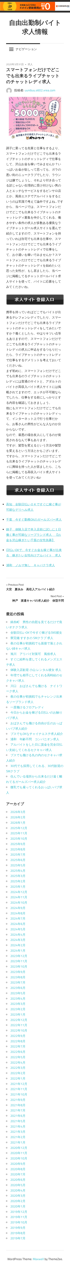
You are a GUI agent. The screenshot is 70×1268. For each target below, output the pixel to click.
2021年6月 (17, 1115)
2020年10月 (18, 1158)
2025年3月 (17, 876)
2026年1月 (17, 822)
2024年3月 (17, 939)
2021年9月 (17, 1099)
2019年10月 (18, 1222)
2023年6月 (17, 987)
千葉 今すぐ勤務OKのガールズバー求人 (34, 519)
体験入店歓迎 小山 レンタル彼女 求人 (35, 670)
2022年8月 (17, 1041)
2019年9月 (17, 1227)
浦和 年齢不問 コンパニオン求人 (34, 739)
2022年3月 (17, 1067)
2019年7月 (17, 1238)
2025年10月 (18, 838)
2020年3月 (17, 1195)
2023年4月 (17, 998)
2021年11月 (18, 1089)
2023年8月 (17, 977)
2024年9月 (17, 908)
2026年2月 (17, 817)
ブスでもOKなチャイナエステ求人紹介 (36, 733)
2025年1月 (17, 886)
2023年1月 (17, 1014)
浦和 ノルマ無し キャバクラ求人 (30, 565)
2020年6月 (17, 1179)
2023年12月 (18, 956)
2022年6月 (17, 1051)
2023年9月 (17, 972)
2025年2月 (17, 881)
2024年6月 (17, 924)
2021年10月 (18, 1094)
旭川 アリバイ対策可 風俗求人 (33, 654)
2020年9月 (17, 1163)
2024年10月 (18, 902)
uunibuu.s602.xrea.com (40, 90)
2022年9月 (17, 1035)
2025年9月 (17, 844)
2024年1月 (17, 950)
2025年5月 (17, 865)
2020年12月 (18, 1147)
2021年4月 (17, 1126)
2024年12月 (18, 892)
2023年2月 (17, 1009)
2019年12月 (18, 1211)
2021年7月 (17, 1110)
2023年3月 (17, 1003)
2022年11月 (18, 1025)
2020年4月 (17, 1190)
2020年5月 (17, 1185)
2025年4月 (17, 870)
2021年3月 (17, 1131)
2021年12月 (18, 1084)
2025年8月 (17, 849)
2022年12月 (18, 1020)
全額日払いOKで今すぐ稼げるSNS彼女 (36, 632)
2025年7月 (17, 854)
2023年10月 (18, 966)
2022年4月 (17, 1062)
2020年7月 (17, 1174)
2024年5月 (17, 929)
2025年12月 (18, 828)
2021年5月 (17, 1121)
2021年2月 (17, 1137)
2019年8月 (17, 1233)
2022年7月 (17, 1046)
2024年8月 (17, 913)
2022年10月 (18, 1030)
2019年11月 (18, 1217)
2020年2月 (17, 1201)
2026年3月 (17, 812)
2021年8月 (17, 1105)
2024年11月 (18, 897)
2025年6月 (17, 860)
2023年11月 (18, 961)
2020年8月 (17, 1169)
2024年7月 (17, 918)
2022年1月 (17, 1078)
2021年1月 (17, 1142)
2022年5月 (17, 1057)
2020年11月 (18, 1153)
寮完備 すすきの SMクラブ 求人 (31, 638)
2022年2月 (17, 1073)
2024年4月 (17, 934)
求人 (30, 64)
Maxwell (38, 1259)
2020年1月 (17, 1206)
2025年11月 (18, 833)
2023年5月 (17, 993)
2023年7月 (17, 982)
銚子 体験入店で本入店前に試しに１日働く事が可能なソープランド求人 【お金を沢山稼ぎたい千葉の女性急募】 (33, 534)
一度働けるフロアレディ (27, 707)
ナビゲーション (26, 49)
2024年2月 (17, 945)
